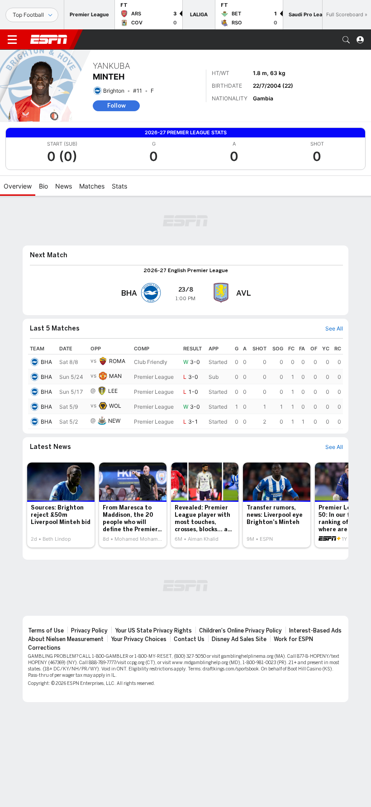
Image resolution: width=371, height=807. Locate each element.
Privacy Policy (89, 631)
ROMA (117, 361)
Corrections (44, 648)
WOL (115, 405)
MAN (115, 376)
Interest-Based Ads (315, 631)
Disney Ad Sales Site (239, 639)
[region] (185, 386)
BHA (46, 362)
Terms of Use (46, 631)
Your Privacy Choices (138, 639)
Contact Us (189, 639)
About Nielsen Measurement (66, 639)
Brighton (113, 90)
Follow (116, 105)
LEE (113, 390)
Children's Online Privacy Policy (240, 631)
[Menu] (12, 40)
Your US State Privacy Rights (153, 631)
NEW (114, 420)
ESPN (48, 39)
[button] (346, 39)
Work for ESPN (293, 639)
